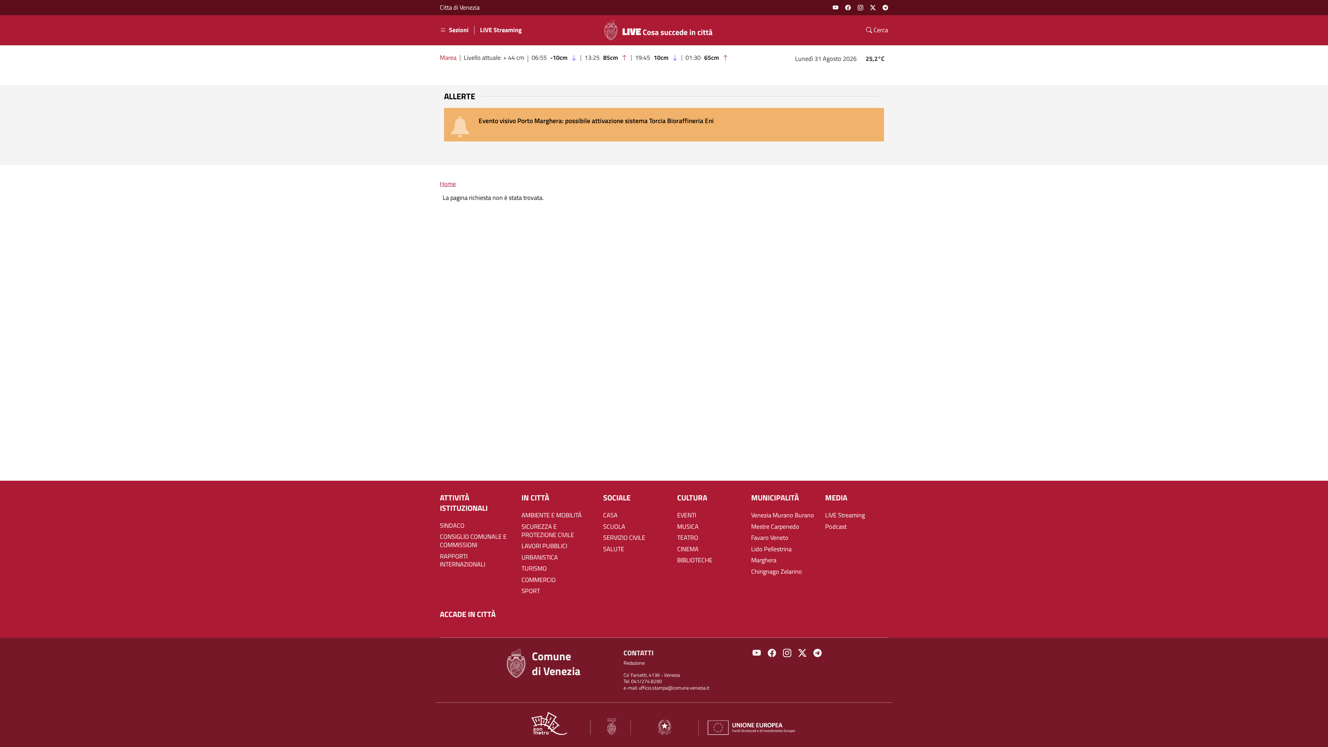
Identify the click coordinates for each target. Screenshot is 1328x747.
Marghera (763, 560)
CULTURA (692, 498)
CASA (610, 515)
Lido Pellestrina (771, 549)
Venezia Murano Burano (782, 515)
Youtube (835, 7)
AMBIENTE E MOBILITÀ (552, 515)
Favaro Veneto (769, 538)
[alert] (664, 124)
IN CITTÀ (535, 498)
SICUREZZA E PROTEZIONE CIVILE (548, 531)
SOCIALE (616, 498)
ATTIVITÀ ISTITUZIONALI (464, 503)
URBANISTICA (540, 557)
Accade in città (468, 614)
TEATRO (687, 538)
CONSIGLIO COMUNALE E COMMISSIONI (473, 541)
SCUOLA (614, 527)
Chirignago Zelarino (776, 572)
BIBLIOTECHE (694, 560)
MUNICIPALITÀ (775, 498)
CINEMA (688, 549)
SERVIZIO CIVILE (624, 538)
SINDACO (452, 526)
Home (448, 183)
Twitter (873, 7)
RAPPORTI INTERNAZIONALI (462, 560)
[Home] (661, 30)
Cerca (880, 30)
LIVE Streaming (501, 30)
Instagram (860, 7)
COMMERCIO (539, 580)
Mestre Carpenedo (775, 527)
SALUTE (613, 549)
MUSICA (688, 527)
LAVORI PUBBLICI (544, 546)
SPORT (531, 591)
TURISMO (534, 568)
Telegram (885, 7)
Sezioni (459, 30)
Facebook (848, 7)
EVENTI (686, 515)
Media (836, 498)
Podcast (836, 527)
